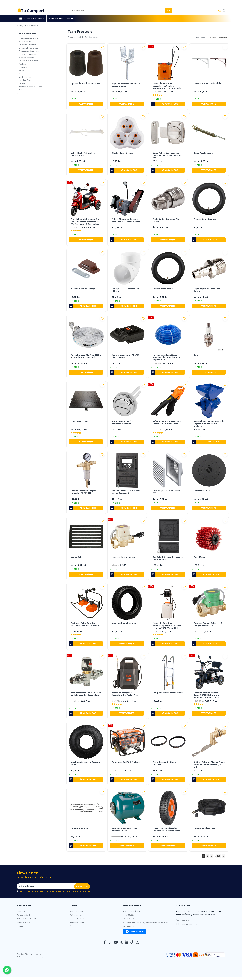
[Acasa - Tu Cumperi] (31, 10)
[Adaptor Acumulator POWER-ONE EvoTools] (127, 334)
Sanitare (22, 70)
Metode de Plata (76, 911)
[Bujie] (209, 334)
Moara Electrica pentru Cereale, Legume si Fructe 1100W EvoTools (209, 423)
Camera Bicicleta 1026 (205, 828)
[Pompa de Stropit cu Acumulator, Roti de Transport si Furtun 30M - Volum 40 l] (168, 602)
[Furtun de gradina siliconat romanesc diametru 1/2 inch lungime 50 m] (168, 334)
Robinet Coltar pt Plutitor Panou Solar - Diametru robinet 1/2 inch (209, 764)
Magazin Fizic (56, 18)
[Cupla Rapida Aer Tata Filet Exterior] (209, 268)
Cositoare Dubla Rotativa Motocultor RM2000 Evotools (85, 624)
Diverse (22, 83)
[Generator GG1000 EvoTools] (127, 741)
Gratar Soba (76, 557)
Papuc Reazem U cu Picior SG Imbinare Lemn (126, 84)
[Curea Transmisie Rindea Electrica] (168, 741)
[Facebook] (104, 942)
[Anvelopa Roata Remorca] (127, 602)
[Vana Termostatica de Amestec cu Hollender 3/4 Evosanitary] (86, 672)
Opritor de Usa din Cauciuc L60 (86, 83)
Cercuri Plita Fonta (203, 491)
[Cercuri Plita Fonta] (209, 470)
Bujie (196, 355)
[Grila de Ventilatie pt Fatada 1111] (168, 470)
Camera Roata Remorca (205, 219)
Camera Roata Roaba (163, 289)
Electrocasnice (25, 76)
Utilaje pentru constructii (28, 47)
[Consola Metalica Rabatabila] (209, 63)
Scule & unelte (25, 41)
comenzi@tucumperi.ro (188, 924)
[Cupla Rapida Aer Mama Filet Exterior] (168, 198)
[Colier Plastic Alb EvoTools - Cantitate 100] (86, 132)
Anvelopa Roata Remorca (124, 623)
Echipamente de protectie (29, 51)
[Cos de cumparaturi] (223, 10)
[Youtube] (115, 942)
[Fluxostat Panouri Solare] (127, 536)
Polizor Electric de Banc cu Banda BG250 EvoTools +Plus (126, 220)
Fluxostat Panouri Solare (123, 557)
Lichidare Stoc (25, 80)
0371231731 (184, 920)
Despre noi (21, 911)
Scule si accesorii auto (28, 54)
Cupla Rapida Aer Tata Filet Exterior (207, 290)
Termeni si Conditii (24, 915)
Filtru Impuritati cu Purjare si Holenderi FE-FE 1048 (84, 492)
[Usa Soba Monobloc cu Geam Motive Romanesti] (127, 470)
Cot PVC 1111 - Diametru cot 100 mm (125, 290)
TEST (21, 89)
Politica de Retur (76, 915)
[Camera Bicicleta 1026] (209, 807)
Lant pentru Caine (79, 828)
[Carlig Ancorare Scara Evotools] (168, 672)
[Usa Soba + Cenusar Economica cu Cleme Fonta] (168, 536)
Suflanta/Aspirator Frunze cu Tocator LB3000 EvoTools (167, 422)
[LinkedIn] (126, 942)
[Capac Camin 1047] (86, 400)
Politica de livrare (23, 922)
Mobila (21, 73)
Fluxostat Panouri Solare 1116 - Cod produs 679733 (208, 624)
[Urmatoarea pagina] (223, 856)
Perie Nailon (199, 557)
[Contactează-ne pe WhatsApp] (7, 970)
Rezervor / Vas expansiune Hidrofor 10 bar (125, 829)
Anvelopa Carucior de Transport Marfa (86, 763)
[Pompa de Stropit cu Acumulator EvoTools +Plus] (127, 672)
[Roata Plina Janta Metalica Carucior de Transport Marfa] (168, 807)
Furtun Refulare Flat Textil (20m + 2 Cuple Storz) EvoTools (86, 356)
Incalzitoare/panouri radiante (30, 86)
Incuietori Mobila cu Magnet (84, 289)
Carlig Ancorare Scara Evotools (168, 692)
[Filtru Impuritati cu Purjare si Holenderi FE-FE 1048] (86, 470)
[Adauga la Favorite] (102, 47)
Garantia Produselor (77, 919)
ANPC (72, 926)
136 (218, 855)
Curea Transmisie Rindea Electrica (164, 763)
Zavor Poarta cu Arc (203, 153)
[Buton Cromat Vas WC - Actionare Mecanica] (127, 400)
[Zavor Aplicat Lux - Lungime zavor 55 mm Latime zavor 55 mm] (168, 132)
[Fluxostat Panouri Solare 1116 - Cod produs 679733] (209, 602)
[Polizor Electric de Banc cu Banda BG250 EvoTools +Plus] (127, 198)
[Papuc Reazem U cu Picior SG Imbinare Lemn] (127, 63)
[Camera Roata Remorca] (209, 198)
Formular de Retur (77, 922)
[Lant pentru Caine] (86, 807)
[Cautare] (168, 10)
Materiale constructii (27, 57)
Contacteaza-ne (136, 931)
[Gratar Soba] (86, 536)
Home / (20, 25)
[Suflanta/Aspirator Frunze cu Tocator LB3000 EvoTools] (168, 400)
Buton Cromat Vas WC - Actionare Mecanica (123, 422)
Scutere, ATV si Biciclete (29, 60)
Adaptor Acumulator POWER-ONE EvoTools (126, 356)
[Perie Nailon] (209, 536)
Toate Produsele (34, 18)
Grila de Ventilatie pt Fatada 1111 (166, 492)
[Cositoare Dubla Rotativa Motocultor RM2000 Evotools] (86, 602)
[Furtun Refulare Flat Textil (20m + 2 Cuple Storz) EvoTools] (86, 334)
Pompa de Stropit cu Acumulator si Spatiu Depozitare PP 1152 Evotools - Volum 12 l (167, 86)
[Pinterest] (110, 942)
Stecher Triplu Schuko (122, 153)
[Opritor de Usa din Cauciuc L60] (86, 63)
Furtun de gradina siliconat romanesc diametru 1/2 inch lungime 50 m (166, 357)
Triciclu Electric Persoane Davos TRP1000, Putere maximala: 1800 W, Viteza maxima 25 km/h (206, 695)
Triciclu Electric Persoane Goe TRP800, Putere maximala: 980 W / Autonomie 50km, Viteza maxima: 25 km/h (86, 221)
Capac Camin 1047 (79, 421)
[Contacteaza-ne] (219, 10)
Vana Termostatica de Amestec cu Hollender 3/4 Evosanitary (86, 693)
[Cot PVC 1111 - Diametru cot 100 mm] (127, 268)
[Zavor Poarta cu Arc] (209, 132)
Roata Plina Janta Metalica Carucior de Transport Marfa (166, 829)
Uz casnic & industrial (27, 44)
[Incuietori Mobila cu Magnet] (86, 268)
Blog (70, 18)
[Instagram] (137, 942)
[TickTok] (132, 942)
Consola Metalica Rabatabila (207, 83)
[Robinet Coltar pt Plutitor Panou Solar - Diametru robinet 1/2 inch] (209, 741)
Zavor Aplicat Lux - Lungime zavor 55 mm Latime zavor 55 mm (167, 155)
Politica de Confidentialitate (80, 891)
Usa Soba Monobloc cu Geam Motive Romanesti (126, 492)
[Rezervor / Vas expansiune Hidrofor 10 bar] (127, 807)
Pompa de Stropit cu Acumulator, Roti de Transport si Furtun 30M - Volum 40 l (167, 625)
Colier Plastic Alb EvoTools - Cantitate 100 (84, 154)
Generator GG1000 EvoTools (126, 762)
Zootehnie (23, 67)
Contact (20, 926)
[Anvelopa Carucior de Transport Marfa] (86, 741)
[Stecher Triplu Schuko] (127, 132)
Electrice (22, 64)
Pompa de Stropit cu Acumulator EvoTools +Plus (125, 693)
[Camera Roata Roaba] (168, 268)
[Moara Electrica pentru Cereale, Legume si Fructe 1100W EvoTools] (209, 400)
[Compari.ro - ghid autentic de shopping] (121, 970)
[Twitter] (121, 942)
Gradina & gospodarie (28, 38)
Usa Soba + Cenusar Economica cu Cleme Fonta (168, 558)
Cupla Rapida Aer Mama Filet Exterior (166, 220)
